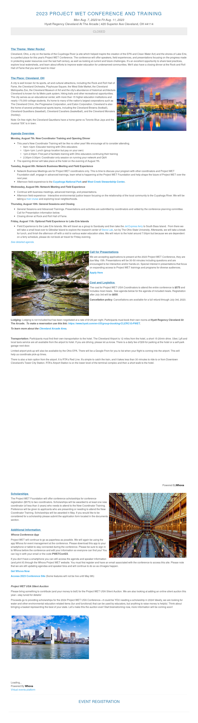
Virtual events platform (23, 689)
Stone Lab (107, 229)
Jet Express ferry (134, 226)
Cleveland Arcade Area (52, 328)
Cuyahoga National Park (67, 181)
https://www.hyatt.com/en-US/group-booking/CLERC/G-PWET (104, 323)
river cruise (32, 199)
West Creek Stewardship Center (106, 181)
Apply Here (96, 272)
